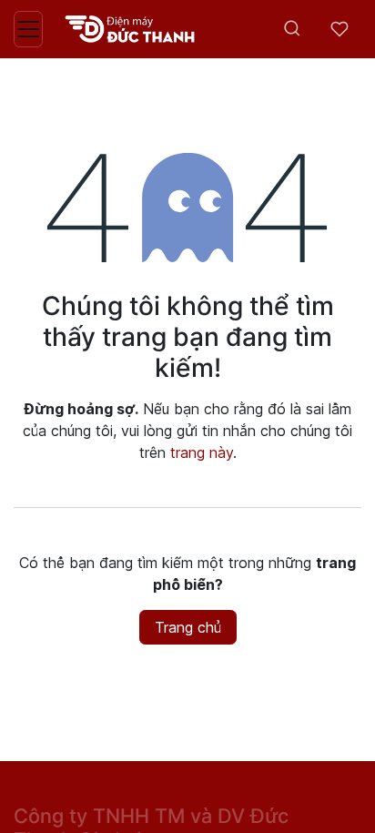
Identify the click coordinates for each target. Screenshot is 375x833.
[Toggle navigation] (28, 29)
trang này (201, 452)
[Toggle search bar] (292, 29)
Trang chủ (188, 627)
